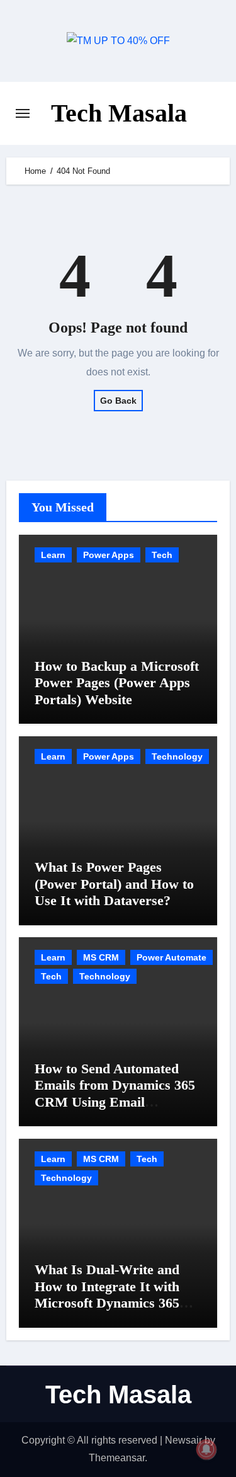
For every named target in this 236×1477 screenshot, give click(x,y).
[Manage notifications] (206, 1449)
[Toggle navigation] (23, 113)
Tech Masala (119, 113)
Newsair (183, 1440)
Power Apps (108, 555)
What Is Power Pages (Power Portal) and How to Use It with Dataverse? (114, 883)
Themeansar (117, 1457)
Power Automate (171, 957)
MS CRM (101, 957)
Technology (177, 756)
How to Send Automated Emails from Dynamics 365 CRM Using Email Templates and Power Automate (115, 1102)
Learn (53, 555)
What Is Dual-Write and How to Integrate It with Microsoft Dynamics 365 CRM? (107, 1294)
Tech (162, 555)
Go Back (118, 401)
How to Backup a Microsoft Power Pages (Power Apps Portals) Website (117, 682)
